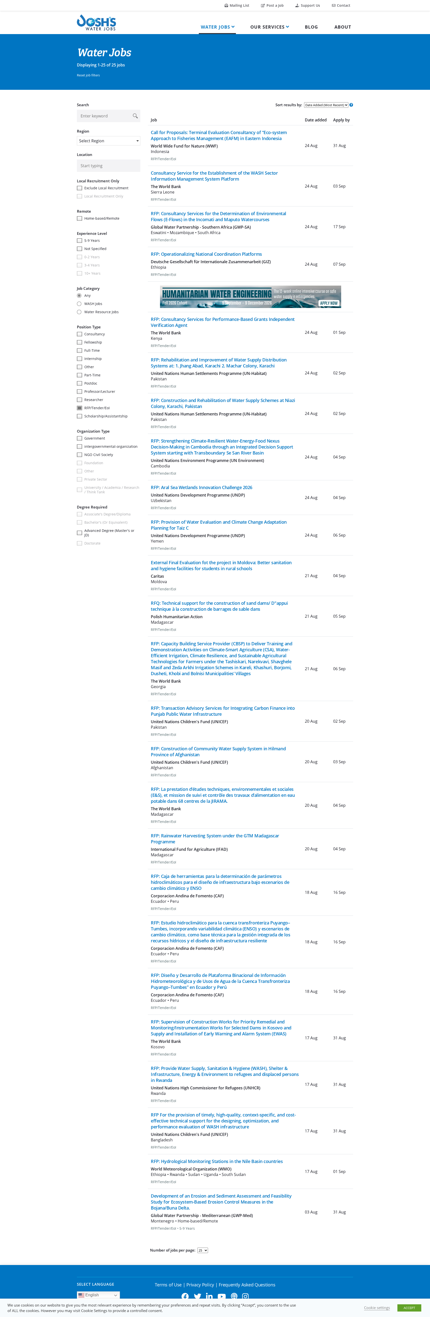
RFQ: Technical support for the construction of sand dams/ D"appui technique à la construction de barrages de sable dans (219, 606)
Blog (311, 27)
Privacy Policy (200, 1285)
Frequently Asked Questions (247, 1285)
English (91, 1295)
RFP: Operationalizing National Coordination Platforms (206, 254)
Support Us (310, 5)
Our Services (267, 27)
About (342, 27)
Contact (343, 5)
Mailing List (239, 5)
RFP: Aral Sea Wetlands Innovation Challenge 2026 (201, 487)
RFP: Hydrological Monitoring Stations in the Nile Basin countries (217, 1161)
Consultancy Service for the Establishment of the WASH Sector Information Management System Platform (214, 176)
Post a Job (275, 5)
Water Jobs (215, 27)
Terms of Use (168, 1285)
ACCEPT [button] (409, 1308)
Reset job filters (88, 75)
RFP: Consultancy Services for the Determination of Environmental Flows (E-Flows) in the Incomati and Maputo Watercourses (218, 216)
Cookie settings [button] (377, 1307)
